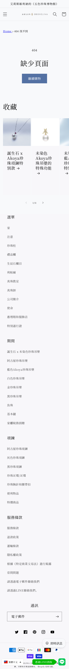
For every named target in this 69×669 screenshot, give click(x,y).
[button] (5, 14)
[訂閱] (57, 616)
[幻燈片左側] (26, 203)
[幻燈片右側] (43, 203)
